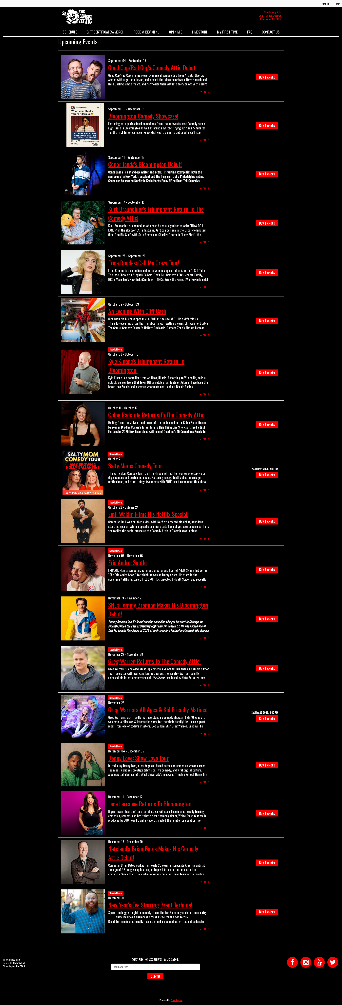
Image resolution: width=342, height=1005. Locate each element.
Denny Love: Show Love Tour (138, 757)
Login (337, 4)
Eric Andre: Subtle (127, 562)
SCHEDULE (70, 31)
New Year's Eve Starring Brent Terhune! (150, 904)
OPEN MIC (175, 31)
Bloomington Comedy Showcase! (143, 115)
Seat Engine (176, 1000)
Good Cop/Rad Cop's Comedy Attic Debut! (152, 67)
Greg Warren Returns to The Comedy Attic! (154, 661)
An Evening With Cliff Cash (137, 311)
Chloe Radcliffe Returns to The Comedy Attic (156, 414)
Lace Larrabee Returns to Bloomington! (150, 803)
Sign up (326, 4)
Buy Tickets (267, 77)
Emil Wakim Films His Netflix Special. (148, 514)
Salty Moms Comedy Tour (135, 465)
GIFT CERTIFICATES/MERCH (105, 31)
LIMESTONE (200, 31)
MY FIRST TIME (227, 31)
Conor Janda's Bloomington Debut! (145, 164)
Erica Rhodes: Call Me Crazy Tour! (143, 262)
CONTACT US (271, 31)
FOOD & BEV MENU (147, 31)
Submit (155, 976)
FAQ (249, 31)
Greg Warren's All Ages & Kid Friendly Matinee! (158, 709)
